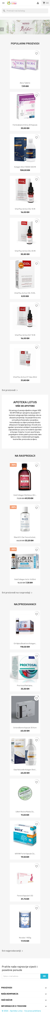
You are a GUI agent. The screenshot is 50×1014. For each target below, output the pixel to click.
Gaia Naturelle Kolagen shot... (25, 770)
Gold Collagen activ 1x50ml (25, 579)
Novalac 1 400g (25, 938)
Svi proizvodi (10, 390)
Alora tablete (25, 83)
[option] (25, 27)
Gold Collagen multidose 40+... (25, 495)
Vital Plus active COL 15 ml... (25, 293)
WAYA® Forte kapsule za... (25, 854)
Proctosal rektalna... (25, 686)
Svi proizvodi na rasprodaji (17, 592)
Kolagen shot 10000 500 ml (25, 167)
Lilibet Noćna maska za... (25, 812)
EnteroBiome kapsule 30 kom (25, 728)
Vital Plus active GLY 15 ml (25, 335)
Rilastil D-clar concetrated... (25, 537)
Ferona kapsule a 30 (25, 896)
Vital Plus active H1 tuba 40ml (25, 377)
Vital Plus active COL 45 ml (25, 251)
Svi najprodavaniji (13, 950)
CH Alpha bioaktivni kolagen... (25, 644)
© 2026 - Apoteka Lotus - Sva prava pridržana (21, 1011)
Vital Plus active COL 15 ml (25, 209)
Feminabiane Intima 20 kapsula (25, 125)
